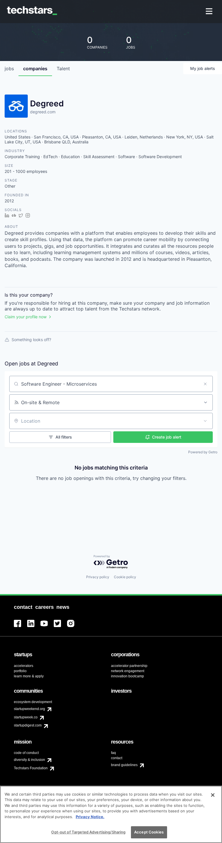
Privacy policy (97, 577)
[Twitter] (60, 626)
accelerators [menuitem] (23, 666)
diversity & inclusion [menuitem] (29, 760)
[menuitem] (209, 12)
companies (35, 68)
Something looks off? (31, 339)
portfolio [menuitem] (20, 671)
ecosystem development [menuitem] (33, 702)
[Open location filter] (205, 421)
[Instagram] (73, 626)
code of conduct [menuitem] (26, 753)
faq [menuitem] (113, 753)
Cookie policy (125, 577)
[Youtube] (47, 626)
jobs (9, 68)
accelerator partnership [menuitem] (129, 666)
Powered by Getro (202, 452)
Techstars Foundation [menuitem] (31, 768)
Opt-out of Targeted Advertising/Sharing (88, 832)
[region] (111, 814)
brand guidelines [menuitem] (124, 765)
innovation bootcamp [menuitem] (127, 676)
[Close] (212, 795)
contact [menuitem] (116, 758)
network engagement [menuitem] (127, 671)
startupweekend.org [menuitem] (29, 709)
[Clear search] (205, 384)
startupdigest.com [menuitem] (28, 725)
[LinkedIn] (33, 626)
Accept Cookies (149, 832)
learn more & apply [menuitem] (29, 676)
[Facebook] (20, 626)
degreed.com (43, 111)
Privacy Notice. (90, 816)
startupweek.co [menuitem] (26, 717)
